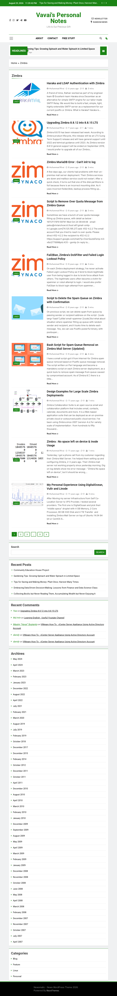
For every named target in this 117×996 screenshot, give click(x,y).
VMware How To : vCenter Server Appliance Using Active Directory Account (59, 635)
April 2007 (18, 942)
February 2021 (19, 712)
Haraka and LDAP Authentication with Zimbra (75, 83)
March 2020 (18, 718)
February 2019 (19, 735)
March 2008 (18, 906)
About (39, 38)
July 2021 (17, 706)
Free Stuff (68, 38)
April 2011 (18, 782)
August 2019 (19, 724)
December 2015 (20, 753)
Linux (16, 101)
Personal (17, 976)
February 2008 (19, 912)
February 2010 (19, 812)
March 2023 (18, 671)
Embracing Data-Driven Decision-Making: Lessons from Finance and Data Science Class (71, 3)
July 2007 (17, 936)
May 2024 (17, 659)
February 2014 (19, 759)
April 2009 (18, 847)
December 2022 (20, 688)
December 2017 (20, 747)
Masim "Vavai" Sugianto (25, 624)
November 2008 (20, 877)
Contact (53, 38)
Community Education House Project (31, 570)
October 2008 (19, 883)
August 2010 (19, 794)
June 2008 (18, 889)
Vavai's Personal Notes (58, 17)
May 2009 (17, 841)
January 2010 (19, 818)
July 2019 (17, 729)
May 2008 (17, 894)
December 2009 (20, 824)
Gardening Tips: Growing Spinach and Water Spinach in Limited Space (51, 49)
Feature (16, 964)
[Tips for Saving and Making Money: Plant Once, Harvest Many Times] (96, 52)
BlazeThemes (53, 990)
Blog (15, 958)
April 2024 (18, 665)
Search (15, 546)
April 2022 (18, 700)
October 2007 (19, 930)
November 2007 (20, 924)
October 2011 (19, 777)
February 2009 (19, 859)
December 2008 (20, 871)
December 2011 (20, 771)
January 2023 (19, 682)
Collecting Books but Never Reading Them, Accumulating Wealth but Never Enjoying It (54, 593)
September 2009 (20, 830)
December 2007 (20, 918)
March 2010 (18, 806)
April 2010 (18, 800)
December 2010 (20, 788)
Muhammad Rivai (56, 88)
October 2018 (19, 741)
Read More (52, 114)
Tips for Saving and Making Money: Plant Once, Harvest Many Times (46, 582)
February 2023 (19, 676)
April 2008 (18, 900)
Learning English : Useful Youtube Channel (44, 617)
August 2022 (19, 694)
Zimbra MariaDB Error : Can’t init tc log (71, 162)
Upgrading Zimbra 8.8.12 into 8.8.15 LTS (72, 122)
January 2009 (19, 865)
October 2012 (19, 765)
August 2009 (19, 836)
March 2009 (18, 853)
